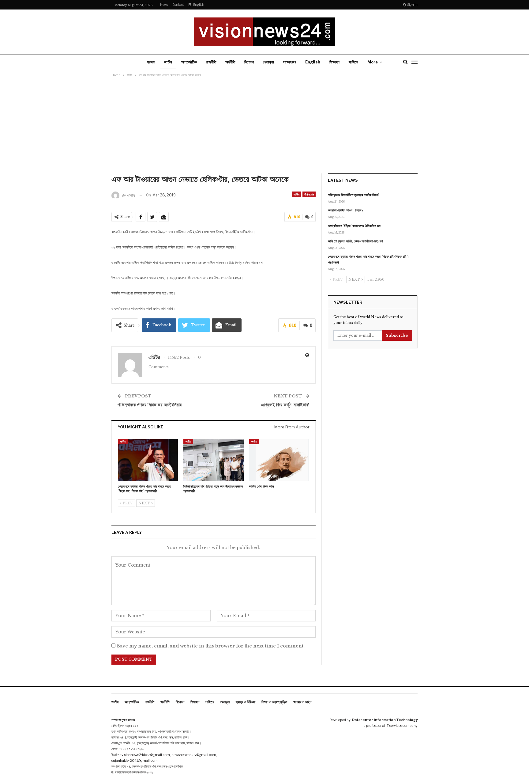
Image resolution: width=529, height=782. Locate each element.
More (372, 61)
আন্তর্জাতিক (189, 61)
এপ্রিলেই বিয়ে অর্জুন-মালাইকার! (285, 405)
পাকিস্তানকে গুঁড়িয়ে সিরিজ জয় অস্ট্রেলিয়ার (150, 405)
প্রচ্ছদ (151, 61)
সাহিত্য (353, 61)
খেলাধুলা (268, 61)
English (198, 4)
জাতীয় (168, 61)
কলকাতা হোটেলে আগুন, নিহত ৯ (345, 210)
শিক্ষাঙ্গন (334, 61)
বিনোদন (249, 61)
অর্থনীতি (230, 61)
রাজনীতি (211, 61)
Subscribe (397, 335)
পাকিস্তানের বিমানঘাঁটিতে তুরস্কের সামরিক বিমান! (353, 195)
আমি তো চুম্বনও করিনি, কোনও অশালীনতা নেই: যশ (355, 241)
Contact (178, 4)
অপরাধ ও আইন (302, 702)
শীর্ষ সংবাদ (309, 194)
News (164, 4)
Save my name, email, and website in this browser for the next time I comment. (211, 646)
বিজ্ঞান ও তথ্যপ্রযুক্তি (274, 702)
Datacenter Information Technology (385, 720)
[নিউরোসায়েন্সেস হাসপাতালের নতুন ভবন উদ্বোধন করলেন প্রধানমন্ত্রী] (213, 460)
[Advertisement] (264, 124)
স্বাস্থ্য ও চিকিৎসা (245, 702)
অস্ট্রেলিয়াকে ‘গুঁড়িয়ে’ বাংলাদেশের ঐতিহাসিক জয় (354, 226)
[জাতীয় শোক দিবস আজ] (279, 460)
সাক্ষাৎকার (289, 61)
